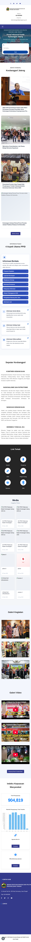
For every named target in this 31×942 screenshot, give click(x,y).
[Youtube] (11, 898)
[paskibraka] (15, 649)
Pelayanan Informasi (9, 288)
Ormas (6, 57)
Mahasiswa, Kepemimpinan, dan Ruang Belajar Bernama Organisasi (14, 147)
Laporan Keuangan (9, 275)
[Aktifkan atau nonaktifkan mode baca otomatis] (3, 938)
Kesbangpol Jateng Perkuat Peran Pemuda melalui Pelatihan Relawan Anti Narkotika (15, 223)
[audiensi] (15, 669)
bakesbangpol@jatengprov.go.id (19, 20)
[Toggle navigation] (2, 26)
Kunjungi (15, 846)
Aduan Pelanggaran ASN (11, 293)
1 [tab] (8, 60)
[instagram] (10, 3)
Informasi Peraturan (9, 284)
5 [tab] (18, 60)
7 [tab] (22, 60)
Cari (15, 52)
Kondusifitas (23, 57)
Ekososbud (14, 57)
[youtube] (20, 3)
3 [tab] (13, 60)
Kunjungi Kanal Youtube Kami (16, 771)
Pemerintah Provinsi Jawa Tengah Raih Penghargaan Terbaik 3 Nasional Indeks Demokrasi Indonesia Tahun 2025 (14, 186)
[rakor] (15, 629)
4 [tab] (15, 60)
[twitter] (17, 3)
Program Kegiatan (9, 271)
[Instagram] (8, 898)
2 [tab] (11, 60)
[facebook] (13, 3)
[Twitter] (4, 898)
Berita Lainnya (15, 233)
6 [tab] (20, 60)
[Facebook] (1, 898)
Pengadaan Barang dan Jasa (12, 297)
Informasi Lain (8, 302)
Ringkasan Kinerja (9, 280)
